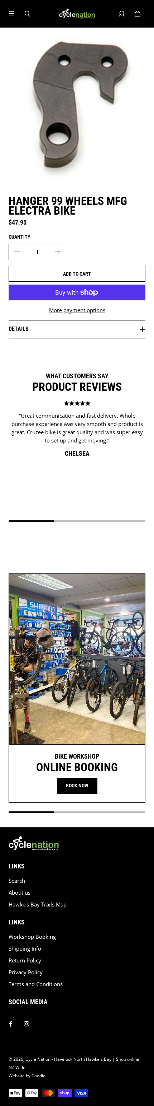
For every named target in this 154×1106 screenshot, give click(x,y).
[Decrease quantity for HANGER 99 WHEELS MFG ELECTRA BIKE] (17, 252)
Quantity (19, 237)
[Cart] (137, 14)
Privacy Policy (26, 972)
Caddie (38, 1076)
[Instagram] (26, 1022)
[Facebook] (11, 1022)
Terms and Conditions (36, 984)
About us (19, 892)
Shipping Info (25, 948)
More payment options (77, 310)
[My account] (122, 14)
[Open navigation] (16, 14)
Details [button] (19, 328)
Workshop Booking (32, 937)
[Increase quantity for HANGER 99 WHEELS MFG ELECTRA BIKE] (58, 252)
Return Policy (25, 960)
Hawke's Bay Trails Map (38, 904)
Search (17, 881)
